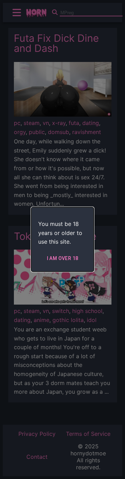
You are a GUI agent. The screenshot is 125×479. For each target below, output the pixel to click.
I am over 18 (62, 258)
